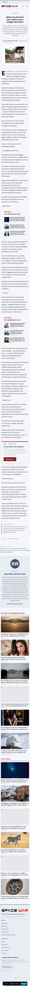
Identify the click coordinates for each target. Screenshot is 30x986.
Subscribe (5, 1)
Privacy (16, 977)
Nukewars (5, 926)
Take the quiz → (10, 459)
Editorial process (23, 40)
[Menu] (26, 6)
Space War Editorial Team (11, 41)
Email (16, 538)
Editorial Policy (6, 947)
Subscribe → (8, 967)
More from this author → (15, 603)
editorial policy (16, 600)
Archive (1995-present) (8, 935)
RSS (10, 970)
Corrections (5, 950)
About (3, 941)
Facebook (10, 538)
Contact (4, 953)
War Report (5, 929)
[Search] (23, 6)
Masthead (4, 944)
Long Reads (5, 932)
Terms (22, 977)
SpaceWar (5, 923)
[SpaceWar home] (10, 6)
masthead (9, 552)
